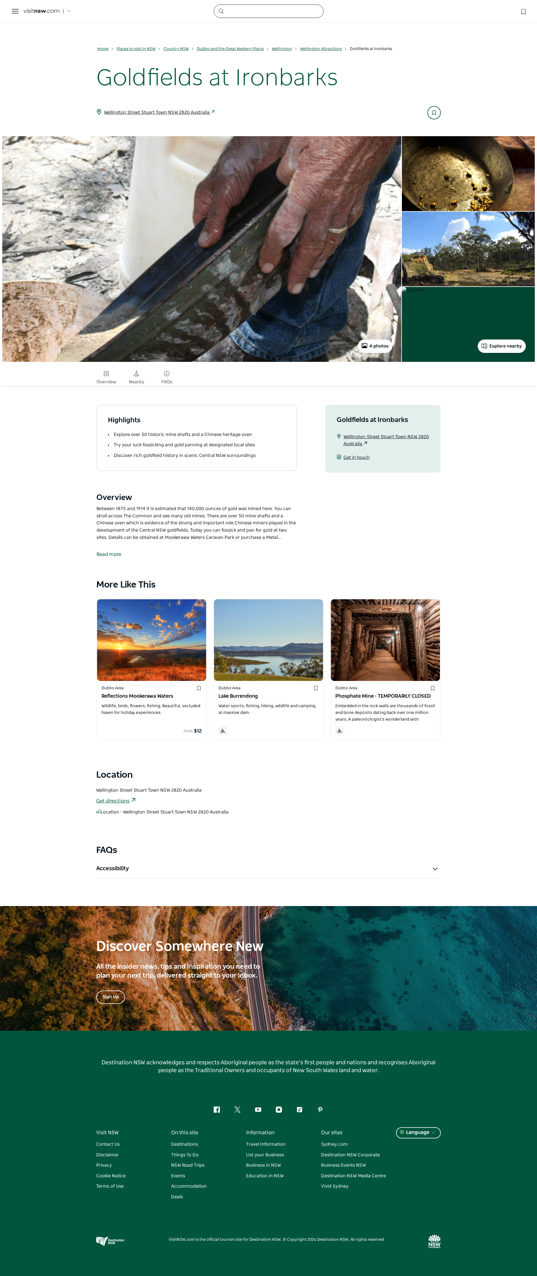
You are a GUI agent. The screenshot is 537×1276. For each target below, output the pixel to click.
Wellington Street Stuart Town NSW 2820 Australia (157, 112)
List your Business (265, 1155)
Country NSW (176, 49)
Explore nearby (505, 346)
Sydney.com (334, 1144)
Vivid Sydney (334, 1186)
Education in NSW (265, 1176)
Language (417, 1132)
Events (178, 1176)
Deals (177, 1197)
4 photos (378, 346)
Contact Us (108, 1144)
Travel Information (266, 1144)
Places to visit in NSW (136, 49)
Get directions (112, 801)
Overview (106, 382)
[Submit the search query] (221, 11)
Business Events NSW (343, 1165)
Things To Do (185, 1155)
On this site (184, 1132)
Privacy (104, 1165)
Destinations (184, 1144)
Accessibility (112, 868)
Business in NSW (263, 1165)
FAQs (166, 382)
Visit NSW (107, 1132)
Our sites (331, 1132)
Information (260, 1132)
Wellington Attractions (321, 49)
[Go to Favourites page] (523, 11)
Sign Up (110, 997)
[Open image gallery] (201, 361)
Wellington (282, 49)
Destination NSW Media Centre (353, 1176)
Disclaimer (107, 1155)
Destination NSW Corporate (350, 1155)
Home (103, 49)
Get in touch (356, 457)
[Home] (41, 11)
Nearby (136, 382)
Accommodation (189, 1186)
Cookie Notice (111, 1176)
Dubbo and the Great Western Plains (230, 49)
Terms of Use (110, 1186)
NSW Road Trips (187, 1165)
